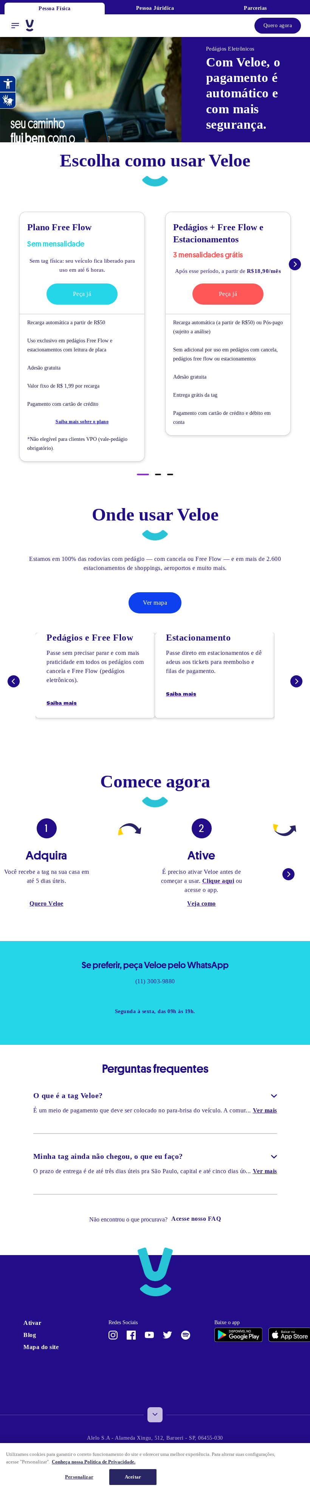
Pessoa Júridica (155, 8)
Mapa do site (36, 1363)
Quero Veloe (46, 912)
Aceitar (133, 1477)
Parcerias (255, 8)
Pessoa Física (54, 8)
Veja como (201, 912)
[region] (155, 1467)
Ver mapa (155, 602)
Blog (30, 1347)
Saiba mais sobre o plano (82, 421)
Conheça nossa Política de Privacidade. (144, 1462)
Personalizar (79, 1477)
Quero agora (275, 26)
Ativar (33, 1334)
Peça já (82, 294)
